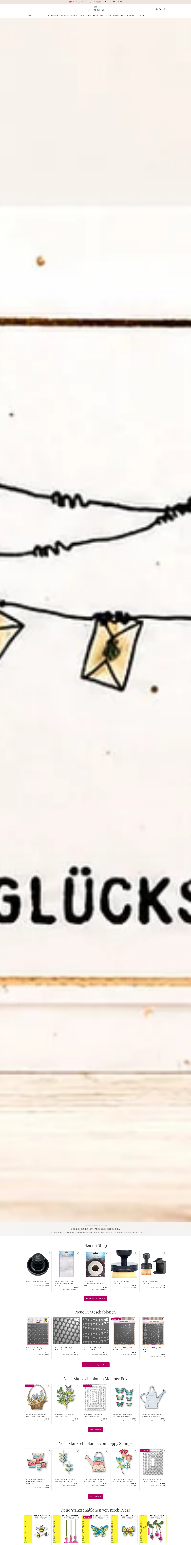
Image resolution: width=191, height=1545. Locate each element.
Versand (46, 1285)
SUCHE (29, 15)
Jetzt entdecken (95, 1429)
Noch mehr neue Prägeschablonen (95, 1365)
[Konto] (157, 9)
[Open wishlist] (160, 9)
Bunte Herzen (103, 1225)
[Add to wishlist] (48, 1253)
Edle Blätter (87, 1225)
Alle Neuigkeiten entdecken (95, 1298)
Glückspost (95, 1225)
